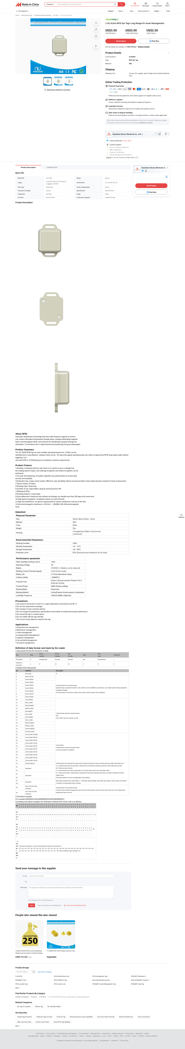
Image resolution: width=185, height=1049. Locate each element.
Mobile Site (139, 1033)
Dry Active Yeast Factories (106, 1017)
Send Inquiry (121, 41)
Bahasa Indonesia (152, 1036)
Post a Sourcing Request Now (75, 905)
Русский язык (73, 1036)
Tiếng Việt (141, 1036)
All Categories (22, 11)
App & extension (143, 11)
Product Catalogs (46, 972)
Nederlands (96, 1036)
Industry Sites (106, 1033)
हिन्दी (121, 1036)
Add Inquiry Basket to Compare (58, 89)
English (42, 1036)
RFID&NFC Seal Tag (137, 984)
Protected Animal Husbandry (42, 15)
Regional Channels (117, 1033)
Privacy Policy (124, 1040)
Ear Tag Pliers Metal (53, 1006)
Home (17, 15)
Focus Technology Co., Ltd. (78, 1040)
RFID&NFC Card (20, 980)
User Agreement (104, 1040)
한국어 (110, 1036)
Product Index (129, 1033)
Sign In (108, 157)
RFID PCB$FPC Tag (60, 980)
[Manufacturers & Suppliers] (27, 4)
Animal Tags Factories (24, 1017)
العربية (104, 1036)
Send (31, 905)
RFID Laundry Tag (21, 984)
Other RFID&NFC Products (140, 980)
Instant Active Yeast (42, 1022)
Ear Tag (56, 15)
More (17, 1026)
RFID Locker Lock (60, 984)
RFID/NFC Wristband (138, 976)
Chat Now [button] (155, 41)
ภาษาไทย (127, 1036)
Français (64, 1036)
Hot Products (40, 1033)
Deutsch (88, 1036)
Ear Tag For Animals (66, 15)
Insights (146, 1033)
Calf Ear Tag (39, 1006)
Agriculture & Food (26, 15)
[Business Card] (166, 176)
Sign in (167, 6)
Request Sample (144, 47)
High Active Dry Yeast (24, 1022)
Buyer (120, 11)
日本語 (116, 1036)
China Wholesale (84, 1033)
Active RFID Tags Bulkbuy (62, 1022)
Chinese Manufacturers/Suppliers (67, 1033)
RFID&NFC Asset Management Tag (104, 984)
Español (49, 1036)
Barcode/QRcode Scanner (101, 980)
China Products (50, 1033)
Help (131, 11)
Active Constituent (144, 1017)
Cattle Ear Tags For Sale (44, 1017)
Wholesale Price (95, 1033)
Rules (168, 11)
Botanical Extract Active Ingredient (81, 1017)
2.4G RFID (18, 976)
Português (57, 1036)
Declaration (114, 1040)
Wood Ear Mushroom (126, 1017)
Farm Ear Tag (61, 1017)
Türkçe (134, 1036)
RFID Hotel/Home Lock (61, 976)
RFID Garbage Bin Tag (99, 976)
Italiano (82, 1036)
